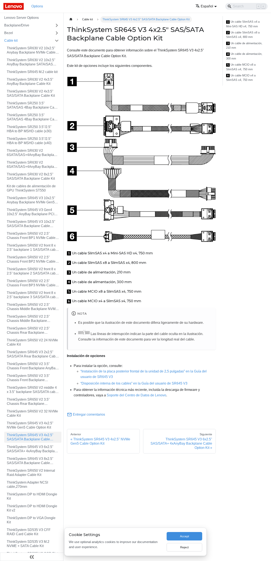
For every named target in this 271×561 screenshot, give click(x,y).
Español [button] (207, 6)
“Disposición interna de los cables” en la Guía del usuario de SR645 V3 (133, 383)
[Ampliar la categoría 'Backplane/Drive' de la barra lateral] (56, 25)
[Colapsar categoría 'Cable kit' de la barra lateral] (56, 40)
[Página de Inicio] (71, 19)
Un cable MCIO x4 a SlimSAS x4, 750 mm (241, 78)
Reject (184, 547)
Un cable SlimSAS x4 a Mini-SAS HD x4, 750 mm (243, 24)
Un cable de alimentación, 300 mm (244, 56)
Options (37, 6)
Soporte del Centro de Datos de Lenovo (136, 395)
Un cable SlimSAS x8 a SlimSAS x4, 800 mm (243, 35)
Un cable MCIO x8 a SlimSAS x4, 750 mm (241, 67)
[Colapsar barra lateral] (32, 557)
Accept (184, 536)
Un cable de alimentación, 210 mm (244, 46)
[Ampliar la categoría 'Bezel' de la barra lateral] (56, 33)
